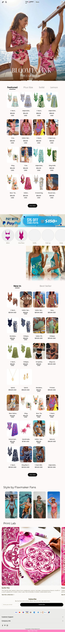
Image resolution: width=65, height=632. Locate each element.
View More (32, 205)
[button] (3, 2)
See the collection (7, 594)
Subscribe (42, 604)
